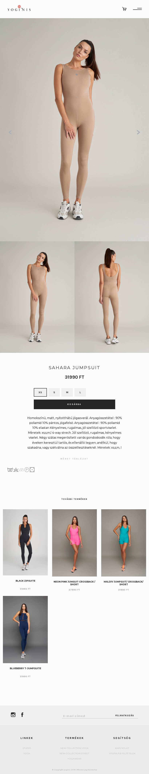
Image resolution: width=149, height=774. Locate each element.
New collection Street (74, 753)
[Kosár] (124, 9)
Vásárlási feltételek (122, 753)
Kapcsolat (122, 748)
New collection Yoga (74, 748)
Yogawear (74, 759)
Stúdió (27, 748)
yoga (26, 753)
